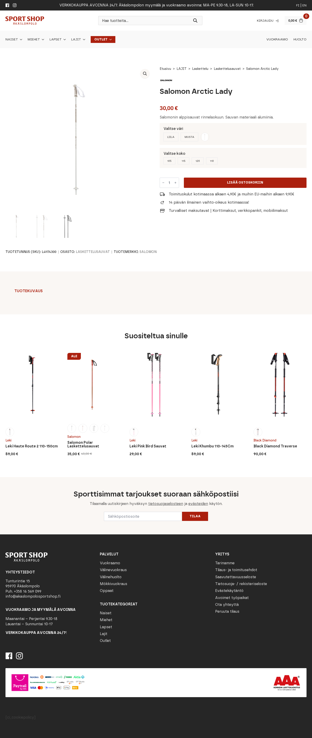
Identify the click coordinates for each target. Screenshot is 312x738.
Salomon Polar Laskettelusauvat (83, 444)
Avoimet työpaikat (232, 598)
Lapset (56, 39)
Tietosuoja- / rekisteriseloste (241, 584)
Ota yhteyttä (227, 604)
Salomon (148, 252)
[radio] (170, 137)
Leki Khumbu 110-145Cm (212, 446)
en (304, 5)
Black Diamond (265, 440)
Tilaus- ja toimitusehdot (236, 570)
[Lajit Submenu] (83, 39)
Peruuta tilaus (227, 611)
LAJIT (182, 69)
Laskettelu (200, 69)
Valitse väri (173, 128)
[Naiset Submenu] (20, 39)
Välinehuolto (111, 577)
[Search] (195, 20)
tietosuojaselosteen (165, 504)
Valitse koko (174, 153)
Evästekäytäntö (229, 590)
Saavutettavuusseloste (235, 577)
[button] (145, 73)
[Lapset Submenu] (64, 39)
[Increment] (175, 183)
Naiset (11, 39)
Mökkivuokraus (113, 584)
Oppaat (107, 590)
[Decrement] (163, 183)
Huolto (300, 39)
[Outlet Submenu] (110, 39)
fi (297, 5)
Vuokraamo (277, 39)
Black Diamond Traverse (275, 446)
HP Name (5, 480)
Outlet (101, 39)
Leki (8, 440)
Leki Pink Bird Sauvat (148, 446)
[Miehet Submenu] (42, 39)
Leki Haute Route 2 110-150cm (31, 446)
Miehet (34, 39)
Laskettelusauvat (227, 69)
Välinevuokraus (113, 570)
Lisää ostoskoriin (245, 182)
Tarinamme (225, 563)
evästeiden (198, 504)
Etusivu (165, 69)
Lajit (76, 39)
